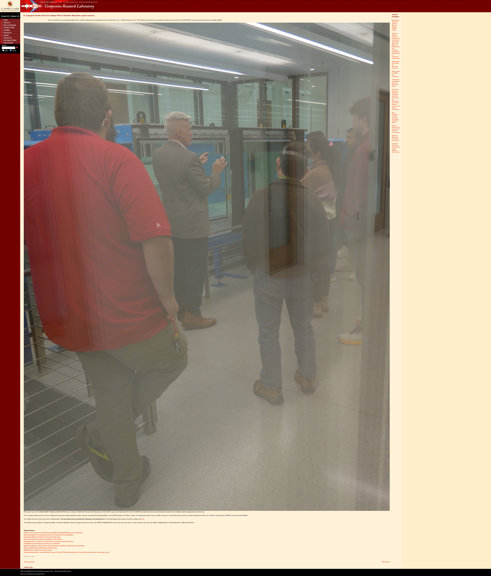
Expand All (5, 16)
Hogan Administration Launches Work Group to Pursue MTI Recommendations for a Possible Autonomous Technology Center (66, 552)
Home (6, 20)
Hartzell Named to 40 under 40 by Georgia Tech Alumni (396, 129)
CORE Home (60, 571)
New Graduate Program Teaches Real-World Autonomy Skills (395, 117)
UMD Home (23, 571)
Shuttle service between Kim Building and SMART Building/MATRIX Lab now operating (53, 532)
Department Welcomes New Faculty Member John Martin (43, 539)
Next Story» (386, 562)
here (142, 519)
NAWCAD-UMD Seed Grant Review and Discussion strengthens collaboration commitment (54, 545)
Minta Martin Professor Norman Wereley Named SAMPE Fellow (395, 25)
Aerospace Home (10, 40)
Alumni (6, 35)
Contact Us (8, 38)
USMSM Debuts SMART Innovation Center (38, 550)
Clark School (8, 43)
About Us (7, 23)
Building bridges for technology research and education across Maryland (48, 535)
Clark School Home (35, 571)
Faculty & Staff (9, 27)
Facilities (7, 30)
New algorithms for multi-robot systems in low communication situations (48, 541)
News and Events (10, 25)
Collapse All (14, 16)
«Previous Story (29, 562)
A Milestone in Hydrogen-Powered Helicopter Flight (396, 83)
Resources (8, 33)
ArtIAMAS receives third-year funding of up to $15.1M (42, 543)
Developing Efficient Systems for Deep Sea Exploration (42, 537)
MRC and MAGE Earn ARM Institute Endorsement (40, 548)
